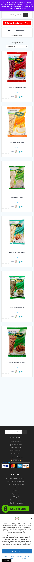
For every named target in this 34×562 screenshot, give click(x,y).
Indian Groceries (16, 441)
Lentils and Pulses (15, 451)
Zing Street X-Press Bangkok (15, 481)
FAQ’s (15, 488)
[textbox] (17, 35)
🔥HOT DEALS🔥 (15, 460)
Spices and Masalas (16, 445)
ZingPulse (20, 97)
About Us (16, 491)
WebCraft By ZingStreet (15, 503)
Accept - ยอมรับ (17, 551)
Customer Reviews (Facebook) (15, 478)
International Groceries (16, 457)
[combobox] (17, 35)
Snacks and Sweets (16, 448)
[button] (31, 519)
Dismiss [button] (24, 8)
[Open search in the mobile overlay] (17, 15)
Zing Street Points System (16, 485)
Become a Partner (15, 500)
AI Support (15, 497)
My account (15, 494)
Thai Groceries (15, 454)
